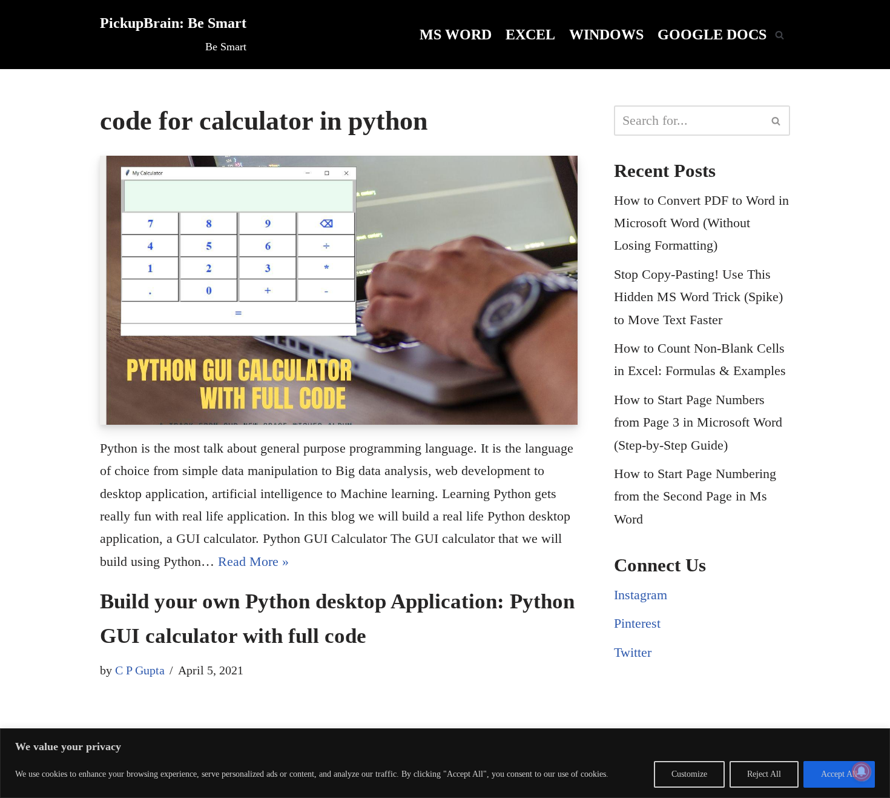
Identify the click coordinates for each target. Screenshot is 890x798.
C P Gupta (140, 670)
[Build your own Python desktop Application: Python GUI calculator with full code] (339, 290)
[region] (445, 763)
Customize (689, 774)
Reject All (764, 774)
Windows (606, 34)
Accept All (839, 774)
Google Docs (712, 34)
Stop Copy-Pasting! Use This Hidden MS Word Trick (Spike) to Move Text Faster (698, 297)
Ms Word (456, 34)
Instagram (640, 594)
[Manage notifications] (861, 771)
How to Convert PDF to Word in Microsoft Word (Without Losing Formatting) (701, 223)
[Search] (779, 34)
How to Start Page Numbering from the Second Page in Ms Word (695, 496)
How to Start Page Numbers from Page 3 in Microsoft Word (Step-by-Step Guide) (698, 422)
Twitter (632, 652)
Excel (530, 34)
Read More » (253, 561)
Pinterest (637, 623)
